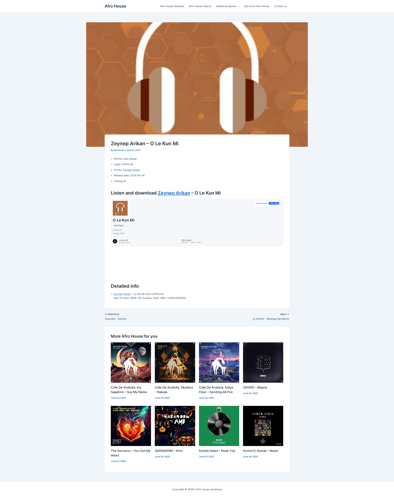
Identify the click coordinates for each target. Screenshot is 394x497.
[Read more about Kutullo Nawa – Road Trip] (219, 425)
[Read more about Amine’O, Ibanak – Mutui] (263, 425)
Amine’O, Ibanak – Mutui (260, 451)
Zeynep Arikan (131, 169)
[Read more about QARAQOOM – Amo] (175, 425)
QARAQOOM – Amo (169, 451)
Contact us (280, 6)
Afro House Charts (200, 6)
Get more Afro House (256, 6)
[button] (237, 6)
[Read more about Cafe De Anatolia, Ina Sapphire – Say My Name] (131, 362)
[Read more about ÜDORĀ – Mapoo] (263, 362)
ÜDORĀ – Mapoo (255, 387)
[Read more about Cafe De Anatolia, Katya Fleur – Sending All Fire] (219, 362)
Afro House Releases (172, 6)
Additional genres (226, 6)
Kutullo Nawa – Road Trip (217, 451)
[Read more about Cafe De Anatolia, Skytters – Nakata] (175, 362)
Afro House (115, 6)
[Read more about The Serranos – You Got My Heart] (131, 425)
